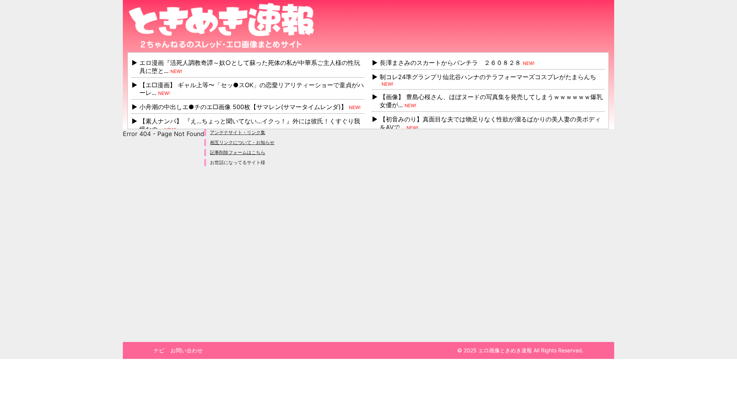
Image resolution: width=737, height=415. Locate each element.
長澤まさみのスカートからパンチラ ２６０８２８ (450, 62)
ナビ (159, 350)
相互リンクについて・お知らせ (242, 142)
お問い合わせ (186, 350)
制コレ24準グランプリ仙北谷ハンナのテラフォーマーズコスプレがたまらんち (488, 77)
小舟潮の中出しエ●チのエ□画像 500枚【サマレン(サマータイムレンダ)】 (243, 107)
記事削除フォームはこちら (237, 152)
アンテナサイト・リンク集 (237, 132)
